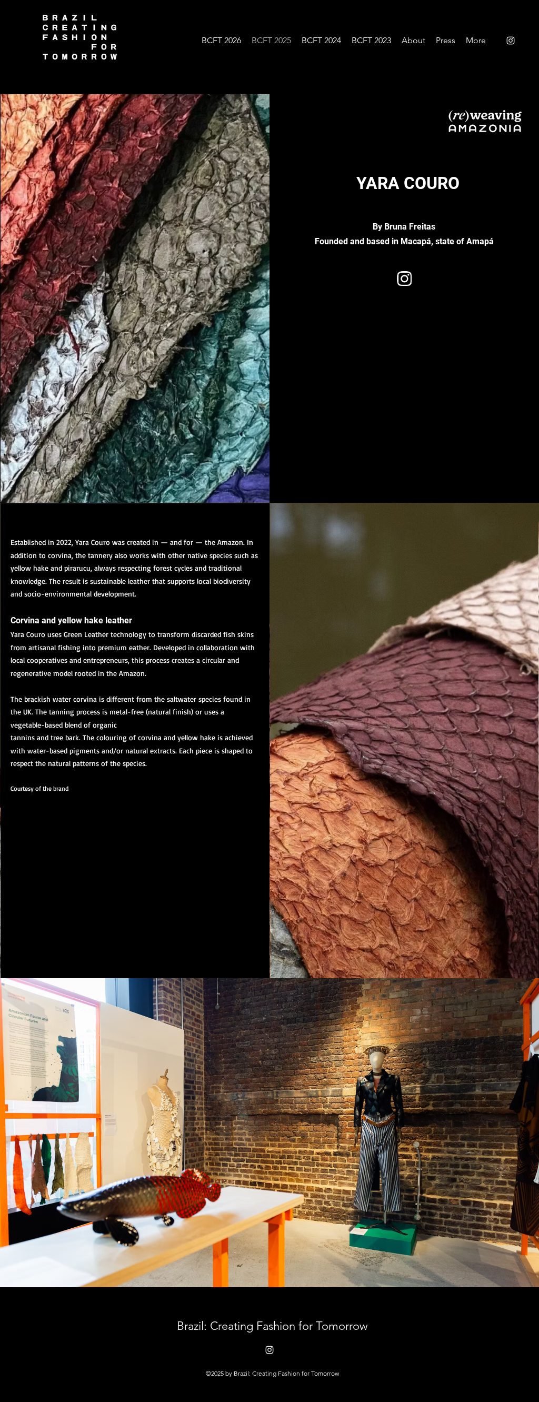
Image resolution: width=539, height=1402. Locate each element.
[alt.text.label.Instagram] (510, 40)
